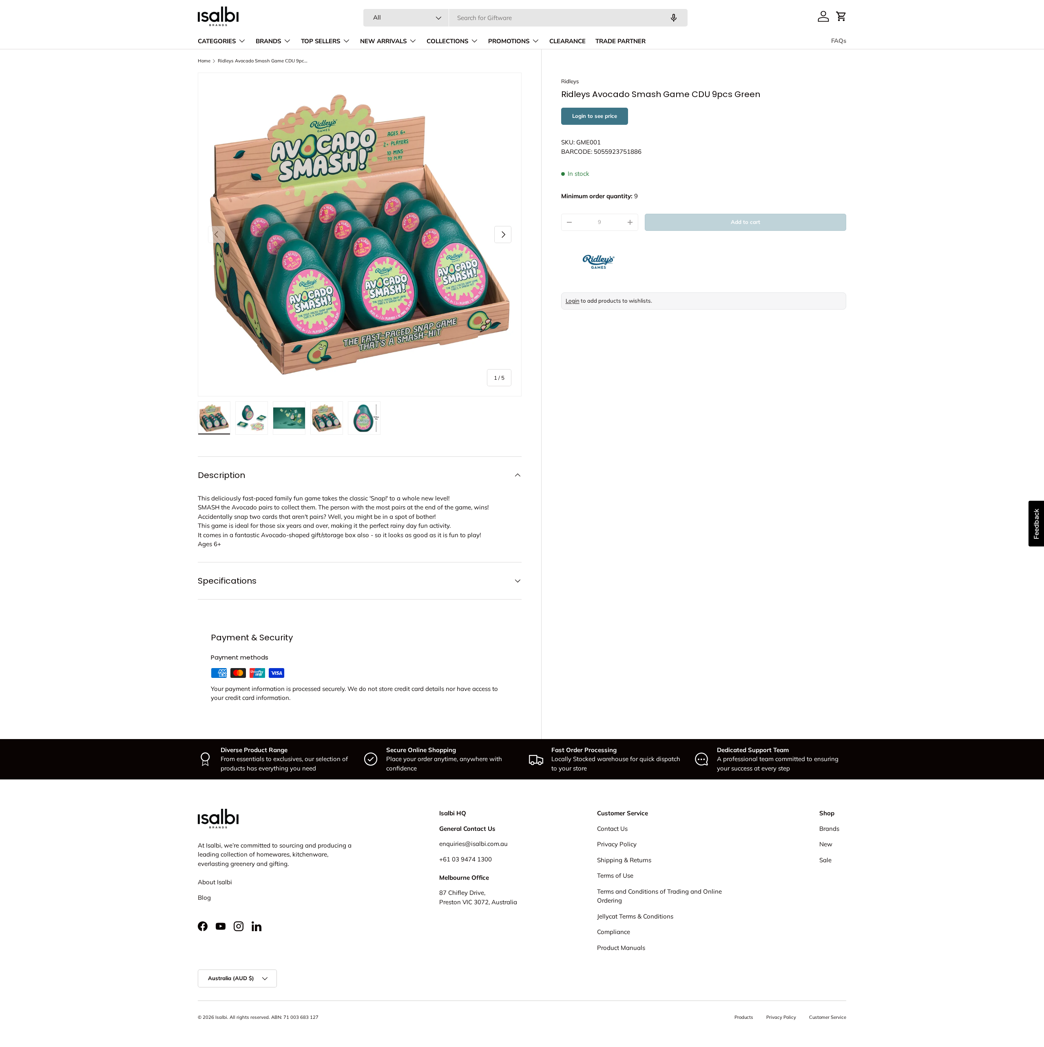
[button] (841, 16)
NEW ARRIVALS (383, 41)
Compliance (613, 932)
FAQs (838, 41)
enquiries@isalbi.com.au (473, 844)
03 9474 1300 (472, 859)
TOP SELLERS (320, 41)
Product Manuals (621, 948)
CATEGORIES (217, 41)
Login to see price (594, 116)
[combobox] (525, 18)
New (825, 844)
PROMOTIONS (508, 41)
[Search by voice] (674, 18)
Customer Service (827, 1017)
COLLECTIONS (447, 41)
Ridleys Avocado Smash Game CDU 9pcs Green (264, 61)
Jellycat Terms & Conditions (635, 916)
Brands (829, 828)
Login (573, 300)
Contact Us (612, 828)
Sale (825, 860)
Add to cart (745, 222)
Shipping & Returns (624, 860)
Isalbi (221, 1017)
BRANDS (268, 41)
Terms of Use (615, 875)
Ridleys (570, 81)
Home (204, 61)
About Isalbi (215, 882)
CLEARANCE (567, 41)
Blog (204, 897)
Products (743, 1017)
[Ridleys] (634, 261)
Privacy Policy (617, 844)
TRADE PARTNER (620, 41)
